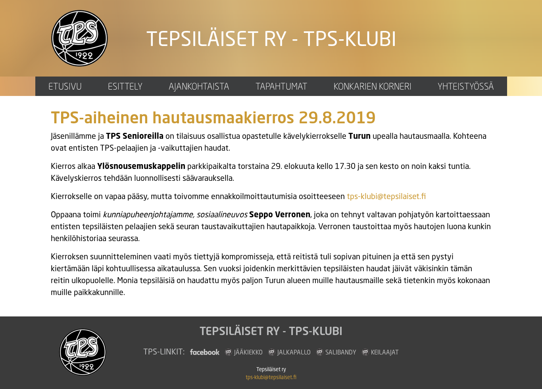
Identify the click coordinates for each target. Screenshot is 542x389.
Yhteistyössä (466, 86)
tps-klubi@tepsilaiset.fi (386, 196)
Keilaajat (385, 352)
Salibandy (340, 352)
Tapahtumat (282, 86)
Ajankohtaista (199, 86)
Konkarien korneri (372, 86)
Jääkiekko (248, 352)
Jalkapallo (294, 352)
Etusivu (65, 86)
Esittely (125, 86)
